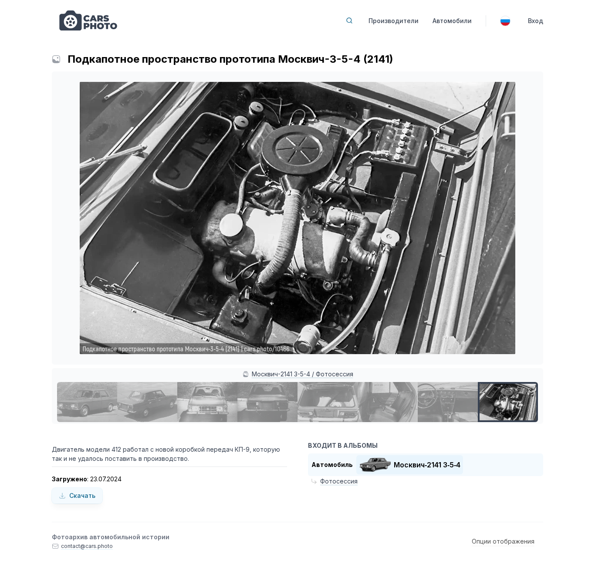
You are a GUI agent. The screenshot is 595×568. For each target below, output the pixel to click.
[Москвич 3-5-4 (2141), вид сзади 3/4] (147, 402)
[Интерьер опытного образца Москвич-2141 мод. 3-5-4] (448, 402)
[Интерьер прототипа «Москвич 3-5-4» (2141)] (388, 402)
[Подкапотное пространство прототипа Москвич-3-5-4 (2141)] (508, 402)
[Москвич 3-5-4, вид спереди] (207, 402)
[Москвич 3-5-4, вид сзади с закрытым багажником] (267, 402)
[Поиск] (349, 20)
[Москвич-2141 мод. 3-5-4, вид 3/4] (87, 402)
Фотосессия (339, 481)
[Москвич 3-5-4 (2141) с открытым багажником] (328, 402)
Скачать (82, 495)
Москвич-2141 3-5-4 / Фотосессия (302, 374)
